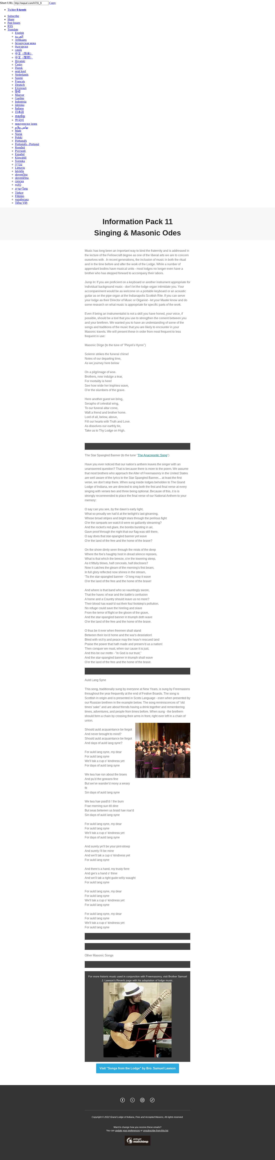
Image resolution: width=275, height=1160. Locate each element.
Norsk (18, 134)
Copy (52, 2)
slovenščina (22, 177)
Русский (20, 150)
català (18, 50)
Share (10, 19)
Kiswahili (20, 157)
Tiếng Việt (21, 202)
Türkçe (19, 192)
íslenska (19, 105)
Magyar (19, 94)
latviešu (19, 171)
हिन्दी (17, 91)
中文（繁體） (24, 57)
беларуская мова (25, 43)
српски (19, 181)
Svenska (20, 161)
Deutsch (20, 84)
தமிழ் (18, 184)
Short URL (6, 2)
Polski (18, 137)
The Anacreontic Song (152, 455)
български (21, 46)
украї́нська (22, 199)
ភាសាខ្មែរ (20, 116)
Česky (18, 64)
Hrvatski (20, 61)
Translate (12, 29)
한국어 (19, 120)
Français (20, 81)
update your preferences (127, 1130)
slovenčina (21, 174)
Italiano (19, 108)
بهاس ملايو (21, 127)
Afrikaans (21, 39)
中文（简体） (24, 53)
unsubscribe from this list (155, 1130)
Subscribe (13, 16)
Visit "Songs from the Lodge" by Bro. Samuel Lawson (138, 1068)
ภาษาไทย (21, 188)
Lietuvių (20, 167)
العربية (19, 36)
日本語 (19, 112)
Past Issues (13, 22)
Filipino (19, 196)
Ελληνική (20, 88)
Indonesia (20, 101)
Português (21, 140)
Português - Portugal (27, 144)
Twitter (16, 9)
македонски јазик (26, 123)
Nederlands (21, 74)
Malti (18, 130)
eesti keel (20, 71)
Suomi (19, 78)
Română (20, 147)
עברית (18, 164)
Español (20, 154)
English (19, 32)
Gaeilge (19, 98)
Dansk (19, 67)
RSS (10, 26)
